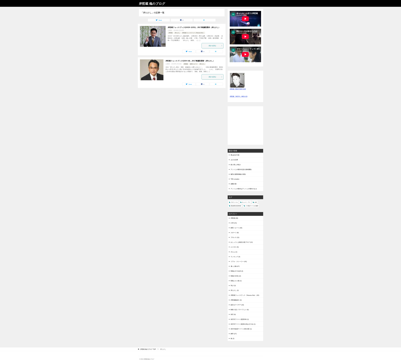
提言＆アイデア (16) (237, 305)
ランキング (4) (235, 256)
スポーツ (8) (235, 232)
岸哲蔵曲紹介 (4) (236, 300)
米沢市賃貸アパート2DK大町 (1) (241, 329)
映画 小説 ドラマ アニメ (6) (240, 309)
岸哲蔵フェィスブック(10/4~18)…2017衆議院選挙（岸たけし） (190, 61)
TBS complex (235, 179)
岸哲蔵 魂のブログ (152, 3)
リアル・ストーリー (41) (239, 261)
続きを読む (212, 45)
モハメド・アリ (246, 202)
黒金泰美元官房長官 (236, 205)
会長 (255, 202)
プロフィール (234, 202)
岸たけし (177, 33)
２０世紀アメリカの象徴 (252, 205)
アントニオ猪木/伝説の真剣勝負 (241, 169)
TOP (148, 349)
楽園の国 (233, 184)
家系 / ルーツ (193, 64)
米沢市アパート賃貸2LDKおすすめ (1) (243, 324)
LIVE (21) (234, 223)
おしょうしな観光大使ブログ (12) (242, 242)
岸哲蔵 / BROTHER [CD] (238, 89)
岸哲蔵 (170, 33)
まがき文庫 (234, 160)
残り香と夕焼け (236, 164)
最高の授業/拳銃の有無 (238, 174)
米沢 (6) (233, 314)
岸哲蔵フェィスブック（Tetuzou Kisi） (193, 33)
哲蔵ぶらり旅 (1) (236, 281)
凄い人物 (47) (235, 266)
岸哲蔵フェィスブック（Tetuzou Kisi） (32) (245, 295)
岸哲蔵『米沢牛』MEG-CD (238, 96)
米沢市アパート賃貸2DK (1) (240, 319)
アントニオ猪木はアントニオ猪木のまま (244, 189)
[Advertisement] (245, 127)
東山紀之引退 (235, 155)
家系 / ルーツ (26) (236, 228)
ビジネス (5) (235, 247)
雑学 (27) (234, 334)
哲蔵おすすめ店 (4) (237, 271)
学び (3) (233, 285)
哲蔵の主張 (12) (236, 276)
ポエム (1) (234, 252)
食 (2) (232, 338)
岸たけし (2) (235, 290)
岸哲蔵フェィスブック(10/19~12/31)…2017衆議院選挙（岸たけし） (194, 27)
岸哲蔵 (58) (234, 218)
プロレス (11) (235, 237)
